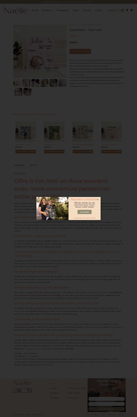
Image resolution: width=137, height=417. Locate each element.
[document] (68, 208)
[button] (98, 199)
